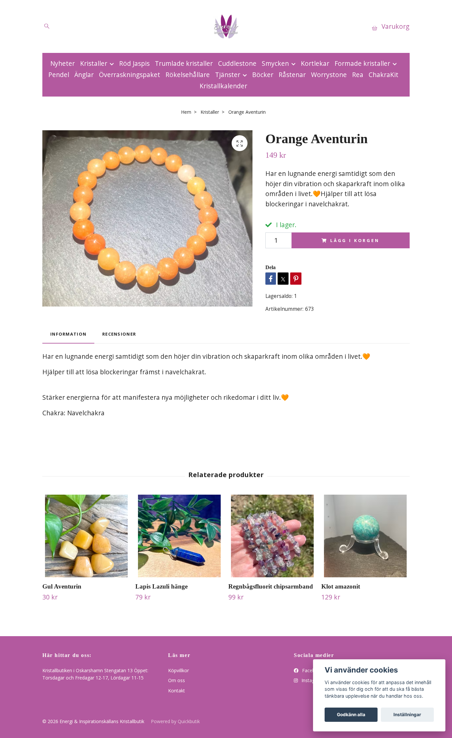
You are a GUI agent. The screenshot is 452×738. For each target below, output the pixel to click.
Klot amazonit (340, 586)
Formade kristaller (362, 63)
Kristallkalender (223, 85)
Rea (357, 74)
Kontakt (176, 690)
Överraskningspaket (129, 74)
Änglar (84, 74)
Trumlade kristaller (184, 63)
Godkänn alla (351, 714)
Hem (186, 112)
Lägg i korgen (355, 240)
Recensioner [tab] (119, 334)
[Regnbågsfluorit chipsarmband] (272, 536)
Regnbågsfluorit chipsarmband (270, 586)
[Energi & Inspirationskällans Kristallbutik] (226, 26)
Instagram (311, 680)
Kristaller (93, 63)
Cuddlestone (237, 63)
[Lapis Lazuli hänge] (179, 536)
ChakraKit (383, 74)
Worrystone (329, 74)
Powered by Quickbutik (175, 721)
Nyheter (62, 63)
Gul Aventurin (61, 586)
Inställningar (407, 714)
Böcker (262, 74)
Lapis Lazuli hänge (161, 586)
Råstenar (292, 74)
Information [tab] (68, 334)
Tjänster (227, 74)
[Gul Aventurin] (86, 536)
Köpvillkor (178, 670)
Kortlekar (315, 63)
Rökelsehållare (187, 74)
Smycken (275, 63)
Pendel (58, 74)
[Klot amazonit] (365, 536)
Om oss (176, 680)
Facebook (312, 670)
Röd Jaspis (134, 63)
